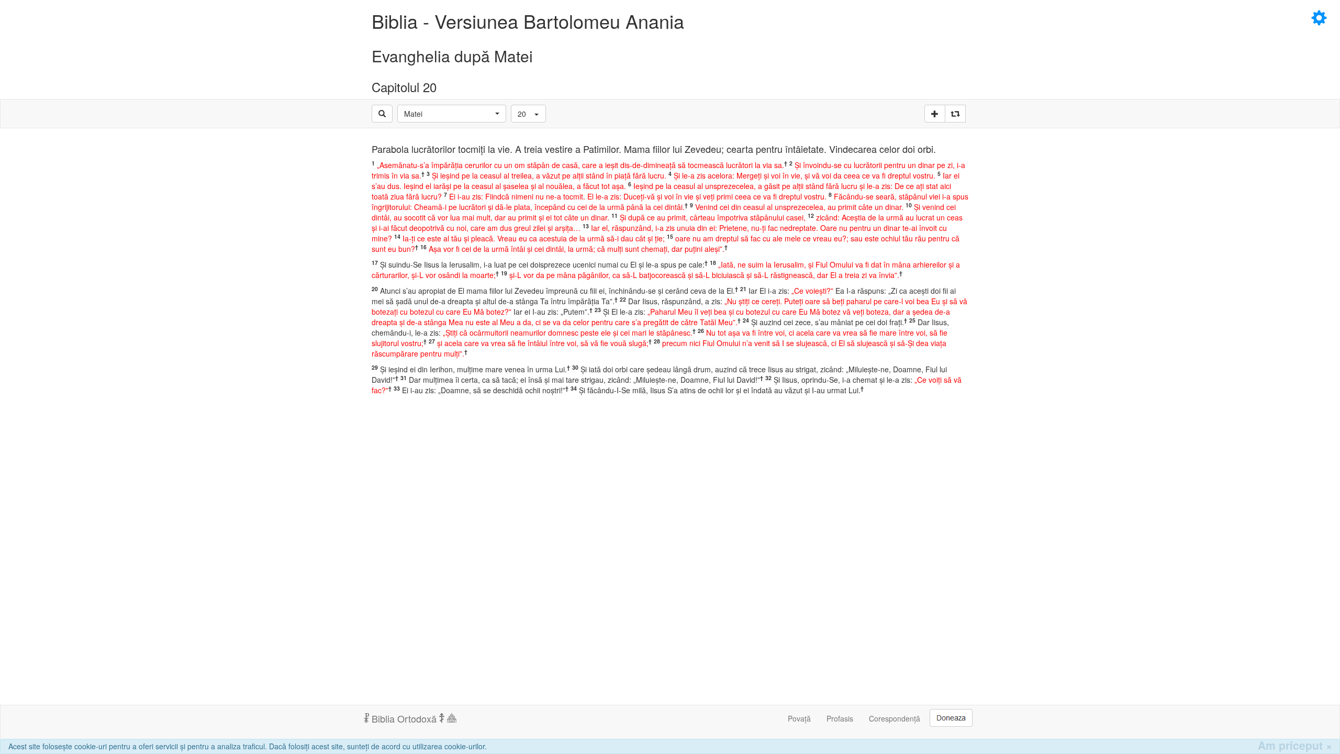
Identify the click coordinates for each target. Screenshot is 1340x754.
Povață (799, 718)
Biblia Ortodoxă (404, 718)
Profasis (840, 718)
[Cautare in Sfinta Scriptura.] (382, 114)
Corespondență (894, 718)
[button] (451, 114)
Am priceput (1295, 745)
